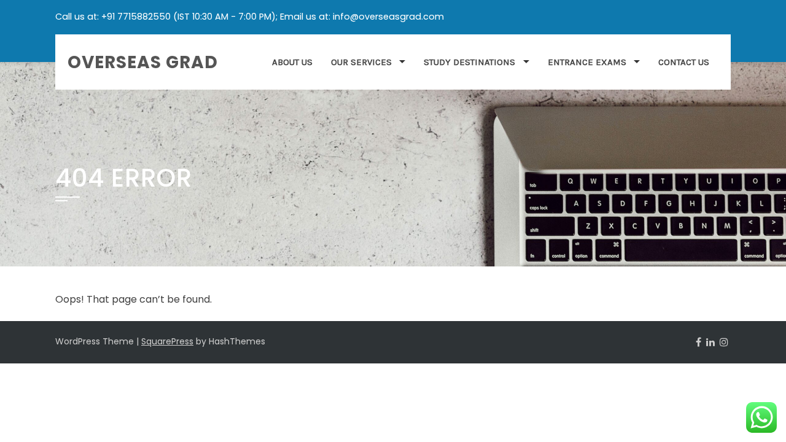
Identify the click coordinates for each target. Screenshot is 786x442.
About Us (292, 62)
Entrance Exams (587, 62)
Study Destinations (469, 62)
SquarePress (167, 341)
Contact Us (683, 62)
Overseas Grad (143, 62)
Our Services (361, 62)
